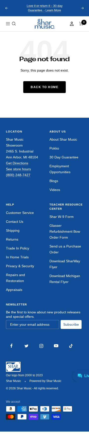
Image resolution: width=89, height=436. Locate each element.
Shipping (13, 230)
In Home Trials (17, 257)
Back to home (44, 87)
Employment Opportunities (59, 169)
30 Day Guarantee (63, 157)
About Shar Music (63, 139)
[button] (14, 24)
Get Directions (17, 163)
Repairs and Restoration (15, 278)
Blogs (53, 181)
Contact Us (14, 222)
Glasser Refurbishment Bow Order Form (64, 231)
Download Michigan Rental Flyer (64, 279)
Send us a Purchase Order (65, 249)
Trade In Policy (17, 248)
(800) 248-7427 (18, 175)
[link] (44, 24)
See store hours (18, 169)
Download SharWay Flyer (64, 264)
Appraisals (14, 290)
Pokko (54, 148)
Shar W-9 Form (61, 217)
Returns (12, 239)
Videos (54, 190)
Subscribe (71, 324)
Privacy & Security (20, 266)
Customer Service (20, 213)
